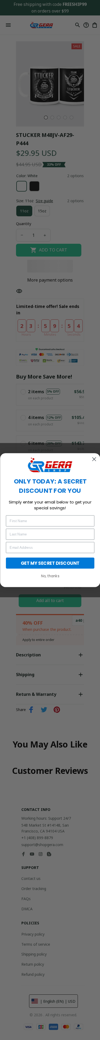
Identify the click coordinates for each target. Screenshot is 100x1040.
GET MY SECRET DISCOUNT (50, 563)
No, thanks (50, 575)
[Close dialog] (94, 459)
